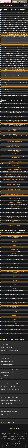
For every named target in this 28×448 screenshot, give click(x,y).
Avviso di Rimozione (15, 445)
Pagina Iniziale (6, 445)
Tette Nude (6, 5)
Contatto (23, 445)
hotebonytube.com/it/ (18, 431)
